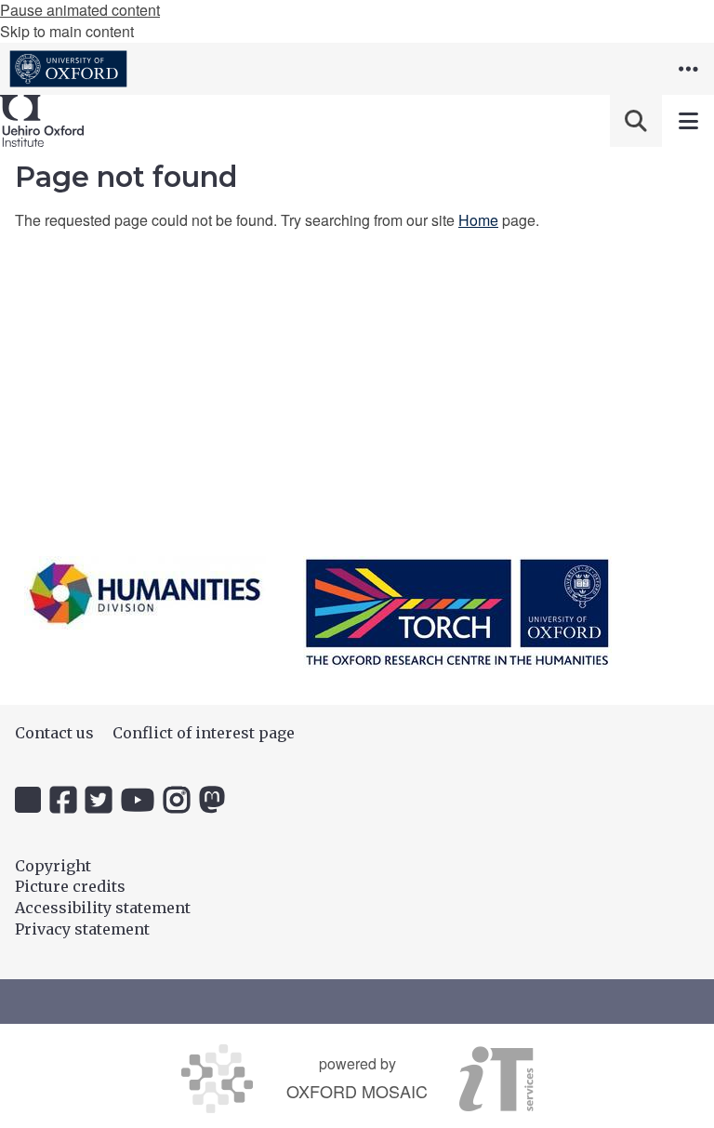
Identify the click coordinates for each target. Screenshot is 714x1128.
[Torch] (457, 612)
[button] (688, 69)
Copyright (53, 865)
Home (478, 220)
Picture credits (70, 886)
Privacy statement (82, 929)
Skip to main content (67, 31)
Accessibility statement (103, 907)
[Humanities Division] (145, 593)
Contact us (54, 732)
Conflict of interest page (203, 732)
